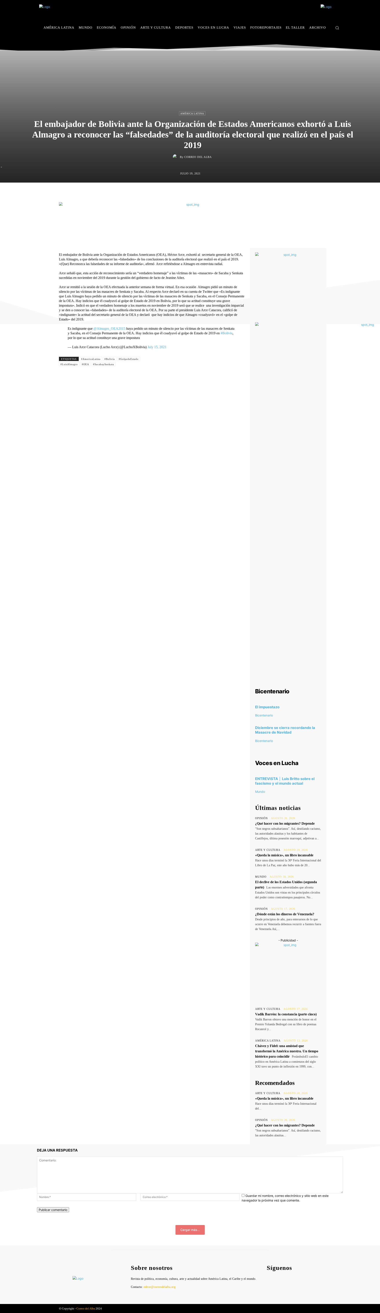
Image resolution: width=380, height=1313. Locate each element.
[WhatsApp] (210, 191)
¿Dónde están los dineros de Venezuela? (284, 914)
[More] (231, 191)
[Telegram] (220, 191)
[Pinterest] (200, 191)
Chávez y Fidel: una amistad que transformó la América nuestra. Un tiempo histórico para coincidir (286, 1051)
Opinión (261, 818)
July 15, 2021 (157, 347)
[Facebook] (326, 41)
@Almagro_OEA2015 (109, 328)
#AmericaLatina (90, 359)
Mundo (260, 791)
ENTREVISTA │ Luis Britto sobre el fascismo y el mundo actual (284, 781)
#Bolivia (226, 333)
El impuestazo (267, 707)
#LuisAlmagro (69, 364)
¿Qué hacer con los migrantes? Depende (285, 823)
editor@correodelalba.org (159, 1287)
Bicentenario (264, 715)
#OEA (85, 364)
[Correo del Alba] (176, 157)
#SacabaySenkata (103, 364)
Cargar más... (190, 1230)
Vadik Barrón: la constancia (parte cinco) (286, 1014)
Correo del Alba (198, 157)
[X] (339, 41)
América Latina (192, 113)
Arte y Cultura (267, 850)
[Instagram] (332, 41)
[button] (337, 28)
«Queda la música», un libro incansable (284, 855)
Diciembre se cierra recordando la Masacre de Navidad (285, 729)
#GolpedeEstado (129, 359)
